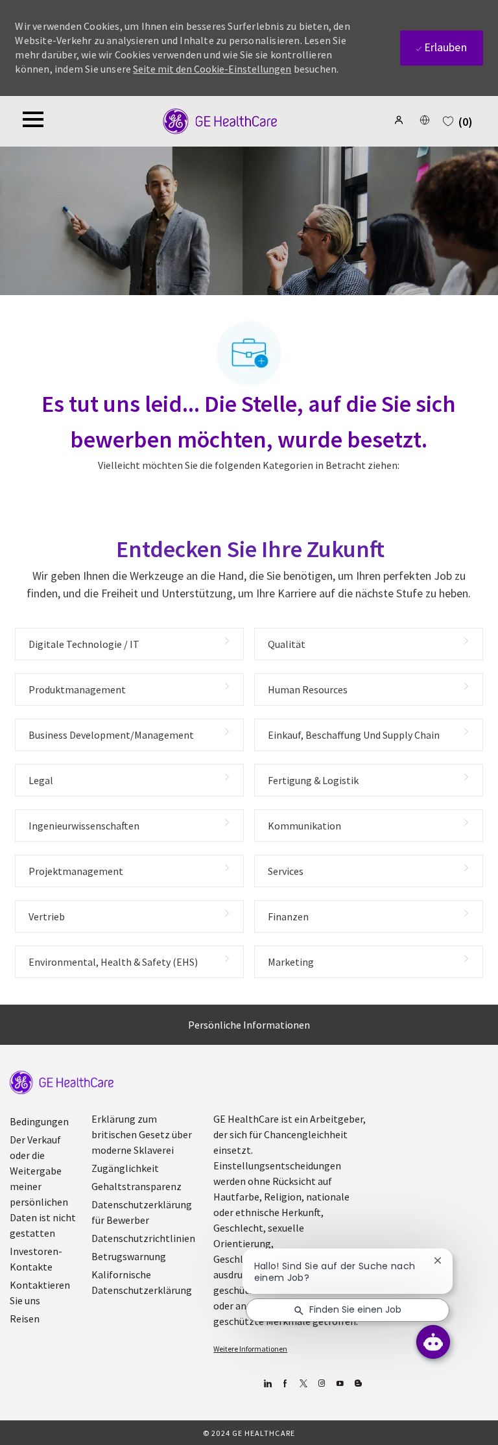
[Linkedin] (267, 1384)
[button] (400, 120)
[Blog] (321, 1384)
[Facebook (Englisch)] (285, 1384)
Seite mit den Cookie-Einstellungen (212, 68)
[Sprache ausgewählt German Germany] (425, 120)
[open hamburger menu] (33, 121)
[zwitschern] (303, 1384)
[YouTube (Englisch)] (339, 1384)
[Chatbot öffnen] (433, 1342)
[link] (61, 1082)
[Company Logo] (220, 120)
